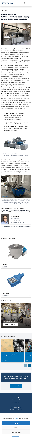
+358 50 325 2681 (15, 220)
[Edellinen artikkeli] (25, 365)
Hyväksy (16, 423)
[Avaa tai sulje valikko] (29, 3)
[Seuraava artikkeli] (29, 365)
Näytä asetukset (16, 432)
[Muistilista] (24, 3)
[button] (29, 415)
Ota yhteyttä (15, 386)
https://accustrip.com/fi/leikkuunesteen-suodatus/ (15, 210)
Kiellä (16, 427)
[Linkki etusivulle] (7, 3)
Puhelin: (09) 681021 (16, 407)
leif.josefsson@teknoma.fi (17, 222)
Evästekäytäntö (15, 436)
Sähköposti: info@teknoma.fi (16, 409)
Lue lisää (16, 418)
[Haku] (21, 3)
